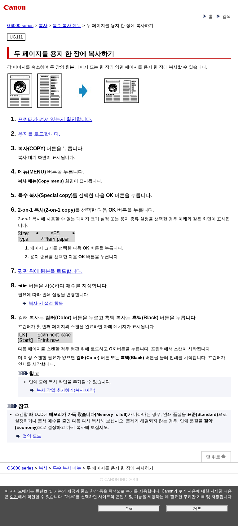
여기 (14, 497)
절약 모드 (32, 436)
